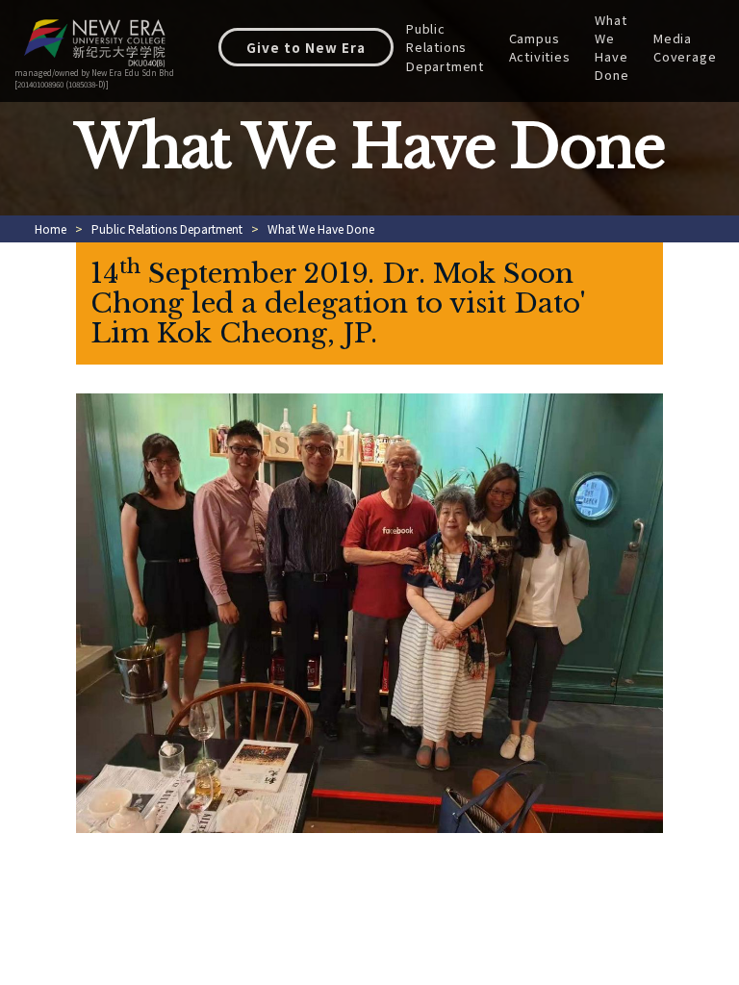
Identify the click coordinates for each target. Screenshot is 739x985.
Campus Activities (540, 47)
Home (50, 228)
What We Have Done (611, 48)
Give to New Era (306, 47)
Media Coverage (684, 47)
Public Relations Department (445, 46)
